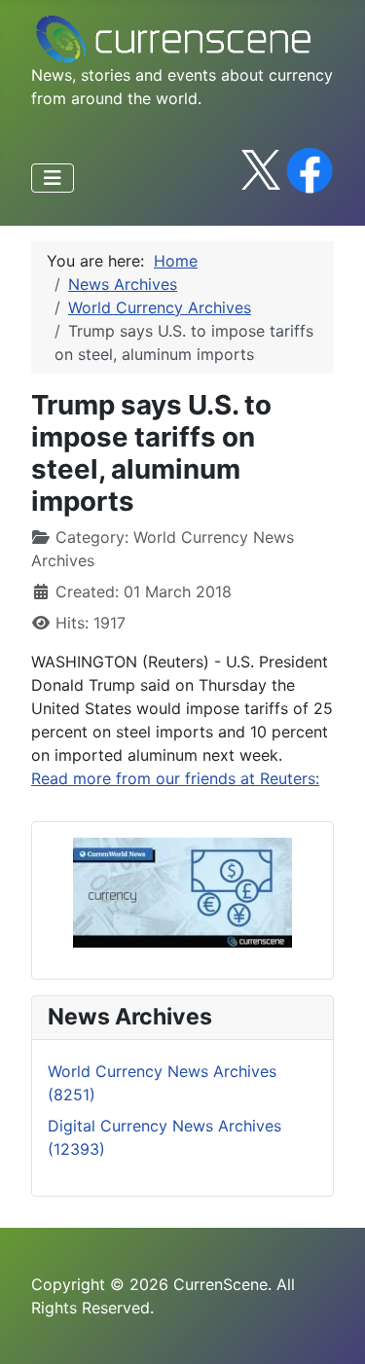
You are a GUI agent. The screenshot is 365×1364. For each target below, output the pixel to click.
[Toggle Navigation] (52, 178)
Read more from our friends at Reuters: (175, 778)
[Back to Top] (330, 1328)
